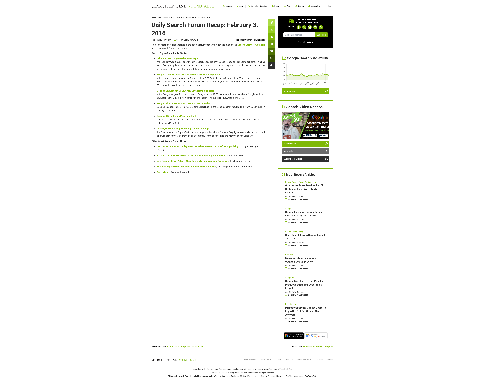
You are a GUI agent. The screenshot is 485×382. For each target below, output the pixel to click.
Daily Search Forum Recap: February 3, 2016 (193, 17)
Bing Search (290, 304)
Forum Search (265, 360)
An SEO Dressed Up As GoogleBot (318, 346)
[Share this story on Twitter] (271, 29)
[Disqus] (208, 210)
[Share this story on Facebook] (271, 22)
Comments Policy (304, 360)
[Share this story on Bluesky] (271, 51)
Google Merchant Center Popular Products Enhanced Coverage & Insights (304, 285)
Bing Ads (289, 255)
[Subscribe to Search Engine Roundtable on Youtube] (315, 27)
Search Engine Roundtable (251, 44)
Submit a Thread (249, 360)
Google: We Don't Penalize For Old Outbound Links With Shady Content (304, 189)
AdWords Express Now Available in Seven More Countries (186, 166)
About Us (289, 360)
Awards (278, 360)
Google (288, 209)
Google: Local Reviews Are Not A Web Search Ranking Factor (188, 74)
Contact (330, 360)
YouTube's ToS (310, 376)
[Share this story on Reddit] (271, 36)
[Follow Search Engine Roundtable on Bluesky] (310, 27)
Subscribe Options (305, 42)
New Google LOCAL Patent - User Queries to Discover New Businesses (193, 161)
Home (154, 17)
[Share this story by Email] (271, 58)
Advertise (319, 360)
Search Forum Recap (166, 17)
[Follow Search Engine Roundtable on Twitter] (304, 27)
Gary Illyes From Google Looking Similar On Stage (183, 128)
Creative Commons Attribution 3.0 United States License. (237, 376)
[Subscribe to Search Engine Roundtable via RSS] (321, 27)
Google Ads (290, 278)
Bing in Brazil (163, 172)
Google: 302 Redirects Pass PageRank (176, 116)
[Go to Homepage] (183, 6)
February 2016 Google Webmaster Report (178, 58)
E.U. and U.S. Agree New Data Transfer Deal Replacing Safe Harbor (191, 155)
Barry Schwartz (191, 40)
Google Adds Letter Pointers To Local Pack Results (183, 103)
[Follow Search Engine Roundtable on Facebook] (299, 27)
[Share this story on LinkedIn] (271, 44)
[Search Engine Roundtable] (174, 360)
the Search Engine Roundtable (216, 369)
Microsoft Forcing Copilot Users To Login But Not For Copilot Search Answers (305, 311)
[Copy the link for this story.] (271, 65)
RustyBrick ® (235, 373)
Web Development (251, 373)
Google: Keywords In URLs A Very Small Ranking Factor (185, 90)
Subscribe (321, 35)
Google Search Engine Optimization (300, 182)
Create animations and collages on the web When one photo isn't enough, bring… (198, 146)
